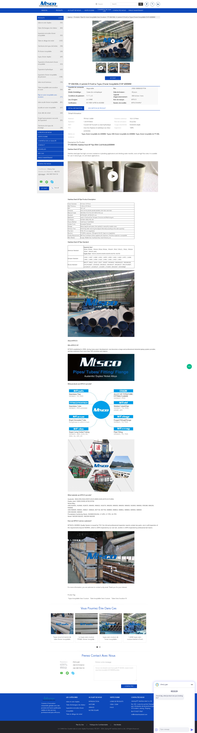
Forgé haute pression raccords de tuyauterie (50, 119)
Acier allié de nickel (50, 113)
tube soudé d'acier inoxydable (50, 102)
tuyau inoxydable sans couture (78, 598)
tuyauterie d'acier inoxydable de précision (50, 76)
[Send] (192, 729)
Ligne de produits (116, 701)
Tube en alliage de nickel (50, 41)
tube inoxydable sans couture (100, 598)
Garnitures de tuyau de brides (50, 46)
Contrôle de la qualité (47, 141)
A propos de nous (45, 132)
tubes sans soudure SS (119, 598)
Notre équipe (94, 710)
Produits (59, 10)
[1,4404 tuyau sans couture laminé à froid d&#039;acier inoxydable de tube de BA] (135, 624)
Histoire (92, 704)
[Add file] (156, 729)
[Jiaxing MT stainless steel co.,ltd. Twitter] (152, 4)
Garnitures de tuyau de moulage (50, 127)
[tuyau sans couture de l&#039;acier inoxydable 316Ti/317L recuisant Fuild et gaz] (110, 624)
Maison (44, 10)
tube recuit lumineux (50, 82)
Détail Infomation (75, 108)
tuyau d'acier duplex (50, 57)
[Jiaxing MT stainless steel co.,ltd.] (41, 182)
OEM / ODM (114, 704)
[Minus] (192, 684)
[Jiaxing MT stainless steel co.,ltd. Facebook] (147, 4)
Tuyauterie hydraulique (50, 69)
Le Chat (113, 78)
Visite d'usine (89, 10)
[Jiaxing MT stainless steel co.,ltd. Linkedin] (158, 4)
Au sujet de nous (74, 10)
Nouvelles (42, 149)
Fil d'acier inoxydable (50, 51)
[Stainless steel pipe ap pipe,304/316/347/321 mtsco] (113, 41)
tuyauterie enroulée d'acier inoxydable (50, 34)
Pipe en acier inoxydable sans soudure (50, 96)
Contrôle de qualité (104, 10)
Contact (41, 145)
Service (91, 707)
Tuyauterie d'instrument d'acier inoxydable (50, 63)
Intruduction (94, 701)
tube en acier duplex (50, 22)
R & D (112, 707)
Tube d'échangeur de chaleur (50, 28)
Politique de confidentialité (99, 725)
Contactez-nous (119, 10)
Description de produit (97, 108)
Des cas (41, 153)
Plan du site (80, 725)
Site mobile (117, 725)
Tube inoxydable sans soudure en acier (50, 88)
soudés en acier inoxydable (50, 107)
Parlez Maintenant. (136, 10)
